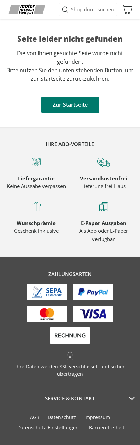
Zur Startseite (70, 104)
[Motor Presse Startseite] (27, 9)
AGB (34, 417)
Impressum (97, 417)
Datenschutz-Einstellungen (48, 428)
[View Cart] (125, 9)
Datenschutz (62, 417)
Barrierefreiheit (106, 427)
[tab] (70, 398)
